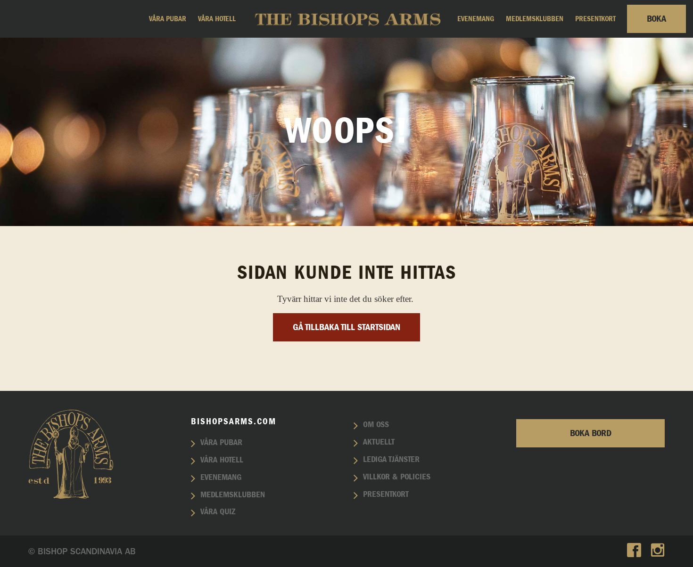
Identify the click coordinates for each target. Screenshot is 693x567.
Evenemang (475, 19)
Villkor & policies (396, 477)
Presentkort (595, 19)
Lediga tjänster (391, 459)
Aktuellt (379, 442)
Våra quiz (217, 512)
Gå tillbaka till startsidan (346, 327)
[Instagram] (658, 551)
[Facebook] (634, 551)
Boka (656, 19)
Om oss (376, 425)
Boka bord (590, 433)
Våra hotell (217, 19)
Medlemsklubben (534, 19)
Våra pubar (167, 19)
